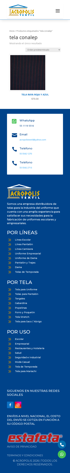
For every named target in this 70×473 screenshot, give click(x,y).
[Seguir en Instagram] (18, 405)
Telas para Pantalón (26, 294)
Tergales (20, 298)
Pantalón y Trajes (25, 262)
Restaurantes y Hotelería (29, 348)
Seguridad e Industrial (28, 357)
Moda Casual (22, 362)
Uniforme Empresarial (28, 253)
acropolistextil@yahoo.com (33, 139)
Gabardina (21, 303)
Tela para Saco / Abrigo (28, 321)
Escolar (19, 339)
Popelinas (21, 307)
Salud (18, 352)
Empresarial (22, 343)
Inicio (12, 30)
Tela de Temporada (26, 366)
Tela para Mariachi (25, 371)
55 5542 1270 (26, 153)
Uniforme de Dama (26, 258)
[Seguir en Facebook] (10, 405)
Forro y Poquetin (25, 312)
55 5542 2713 (26, 167)
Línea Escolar (23, 239)
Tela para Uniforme (26, 289)
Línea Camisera (24, 249)
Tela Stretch (22, 316)
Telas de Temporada (27, 271)
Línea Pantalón (24, 244)
